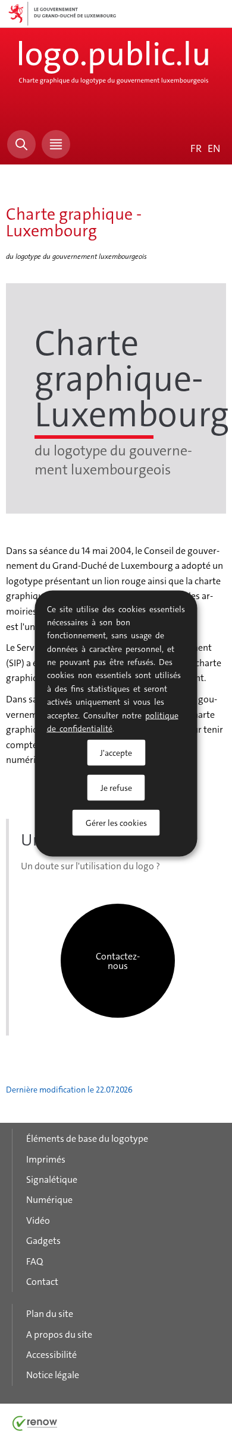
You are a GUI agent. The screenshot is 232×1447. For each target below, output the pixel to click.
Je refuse (116, 788)
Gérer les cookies (116, 823)
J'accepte (116, 753)
